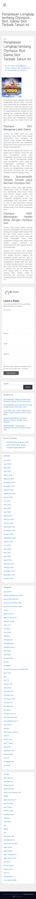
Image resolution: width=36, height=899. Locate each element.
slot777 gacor (8, 743)
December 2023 (9, 571)
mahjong (7, 636)
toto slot (7, 758)
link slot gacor (8, 865)
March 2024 (8, 560)
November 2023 (9, 575)
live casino (7, 632)
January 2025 (8, 523)
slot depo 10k (8, 691)
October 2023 (9, 578)
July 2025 (7, 501)
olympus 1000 (15, 68)
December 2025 (9, 482)
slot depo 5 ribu (9, 699)
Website (6, 354)
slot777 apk (8, 739)
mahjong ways (9, 643)
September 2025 (10, 493)
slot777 (6, 736)
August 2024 (8, 541)
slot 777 (6, 680)
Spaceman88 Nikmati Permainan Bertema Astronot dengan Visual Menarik (15, 420)
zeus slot (7, 765)
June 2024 (7, 549)
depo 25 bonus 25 (10, 617)
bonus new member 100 (12, 603)
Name (5, 333)
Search (6, 383)
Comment (7, 310)
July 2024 (7, 545)
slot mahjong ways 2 (11, 721)
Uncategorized (9, 762)
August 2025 (8, 497)
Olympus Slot (25, 68)
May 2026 (7, 468)
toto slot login (8, 803)
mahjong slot (8, 640)
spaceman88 (8, 754)
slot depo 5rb (8, 706)
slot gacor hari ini (10, 714)
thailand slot (8, 869)
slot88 (6, 796)
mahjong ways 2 (9, 647)
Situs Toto (7, 673)
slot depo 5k (8, 702)
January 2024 (8, 567)
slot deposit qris (9, 840)
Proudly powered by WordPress (13, 894)
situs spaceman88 (11, 70)
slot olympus (22, 70)
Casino (6, 610)
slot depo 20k (8, 695)
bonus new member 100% (13, 606)
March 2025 (8, 516)
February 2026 (9, 479)
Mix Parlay (7, 651)
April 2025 (7, 512)
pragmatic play (9, 814)
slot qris (6, 728)
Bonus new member (11, 843)
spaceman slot (9, 750)
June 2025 (7, 505)
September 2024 (10, 538)
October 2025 (8, 490)
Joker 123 (7, 625)
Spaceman (7, 747)
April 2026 (7, 471)
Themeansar (19, 896)
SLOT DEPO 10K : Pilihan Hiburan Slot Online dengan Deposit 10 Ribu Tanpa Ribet (17, 412)
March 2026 (8, 475)
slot (5, 825)
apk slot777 (8, 592)
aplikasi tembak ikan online (13, 595)
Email (5, 344)
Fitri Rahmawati (11, 442)
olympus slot (8, 134)
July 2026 (7, 460)
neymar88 (7, 654)
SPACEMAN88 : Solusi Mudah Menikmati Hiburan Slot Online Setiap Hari (17, 427)
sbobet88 (7, 665)
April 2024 (7, 556)
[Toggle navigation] (5, 5)
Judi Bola (7, 629)
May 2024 (7, 553)
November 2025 (9, 486)
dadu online (8, 847)
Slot (4, 39)
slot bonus (7, 822)
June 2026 (7, 464)
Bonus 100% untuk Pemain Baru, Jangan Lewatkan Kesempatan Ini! (17, 444)
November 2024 (9, 530)
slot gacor (7, 710)
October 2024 (9, 534)
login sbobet (8, 851)
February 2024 (9, 564)
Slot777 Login (8, 811)
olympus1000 (8, 658)
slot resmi (7, 862)
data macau (8, 807)
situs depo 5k (8, 778)
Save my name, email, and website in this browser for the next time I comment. (17, 368)
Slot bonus (7, 688)
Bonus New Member (11, 599)
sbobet (6, 662)
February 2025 (9, 519)
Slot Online (7, 725)
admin (18, 66)
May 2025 (7, 508)
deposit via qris (9, 621)
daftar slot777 (9, 614)
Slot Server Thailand (11, 732)
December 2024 (9, 527)
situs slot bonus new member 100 (16, 669)
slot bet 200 (8, 684)
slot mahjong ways (10, 717)
